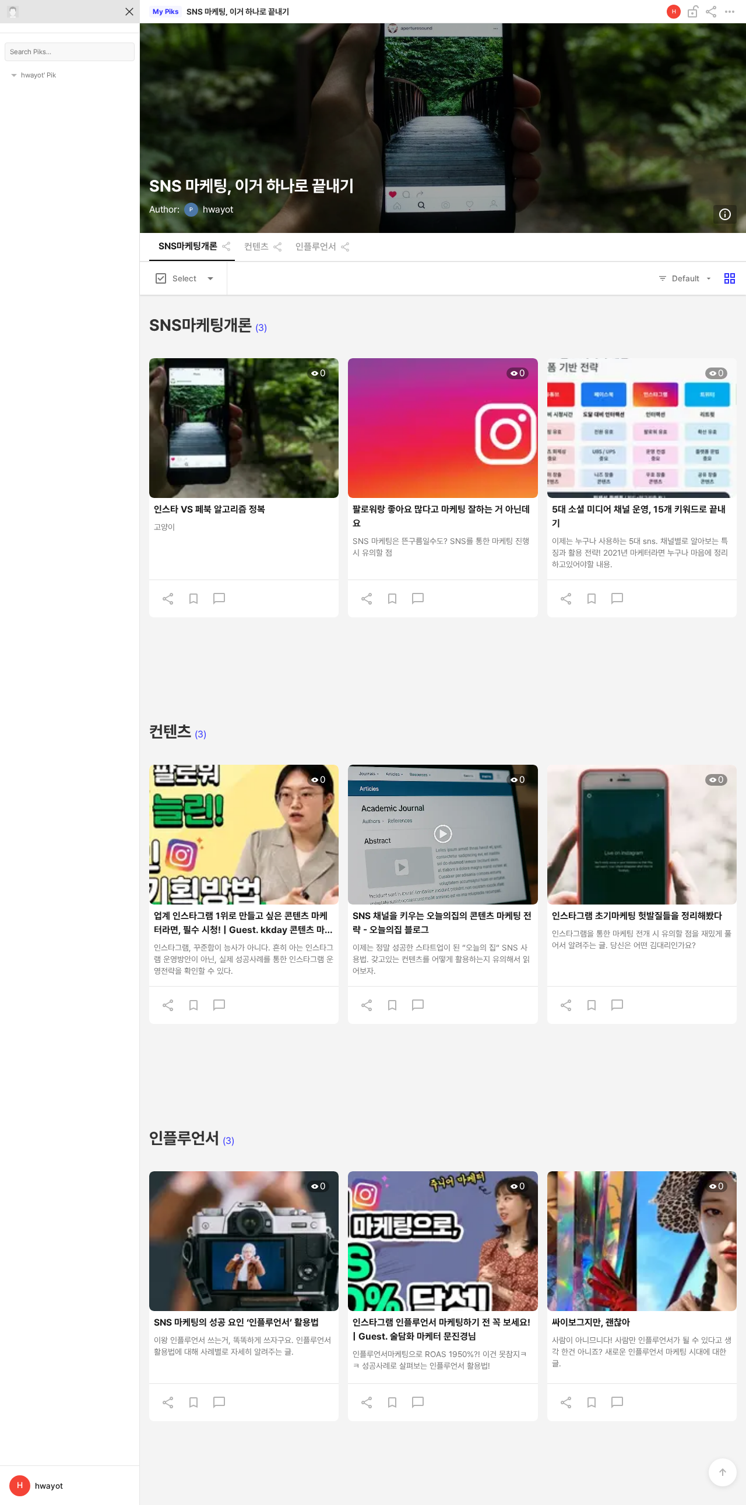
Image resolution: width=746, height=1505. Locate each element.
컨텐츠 (256, 247)
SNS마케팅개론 (188, 246)
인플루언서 (315, 247)
